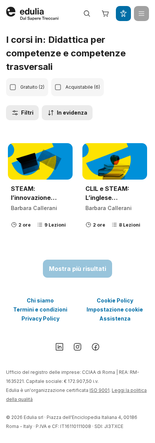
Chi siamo (40, 300)
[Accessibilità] (123, 13)
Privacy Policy (40, 318)
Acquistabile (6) (82, 87)
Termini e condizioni (40, 309)
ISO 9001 (99, 390)
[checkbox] (13, 87)
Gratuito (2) (32, 87)
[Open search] (86, 13)
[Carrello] (105, 13)
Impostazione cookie (115, 309)
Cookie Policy (115, 300)
